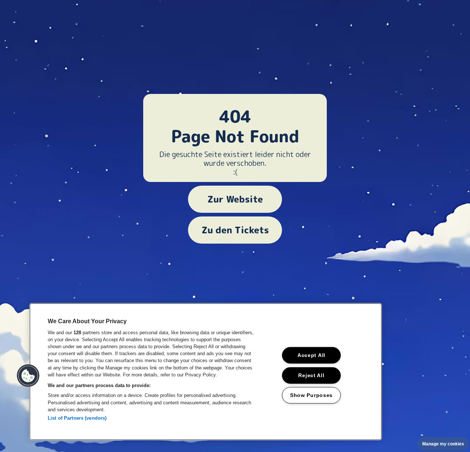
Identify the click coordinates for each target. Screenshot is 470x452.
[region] (205, 371)
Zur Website (235, 199)
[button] (28, 375)
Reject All (311, 375)
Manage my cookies (443, 443)
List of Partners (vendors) (77, 418)
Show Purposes (311, 395)
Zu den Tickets (235, 230)
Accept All (311, 355)
